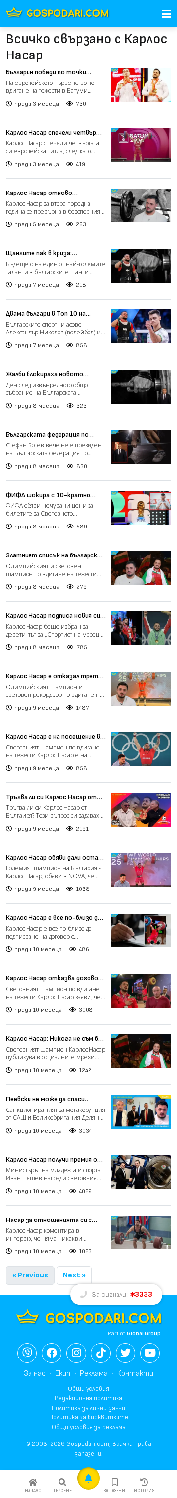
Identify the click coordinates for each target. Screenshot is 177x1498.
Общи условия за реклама (89, 1427)
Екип (62, 1373)
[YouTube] (150, 1353)
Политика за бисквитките (88, 1417)
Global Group (144, 1333)
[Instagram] (76, 1353)
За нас (35, 1373)
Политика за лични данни (88, 1408)
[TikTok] (101, 1353)
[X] (125, 1353)
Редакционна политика (88, 1398)
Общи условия (88, 1389)
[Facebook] (51, 1353)
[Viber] (27, 1353)
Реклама (94, 1373)
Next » (74, 1275)
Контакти (135, 1373)
